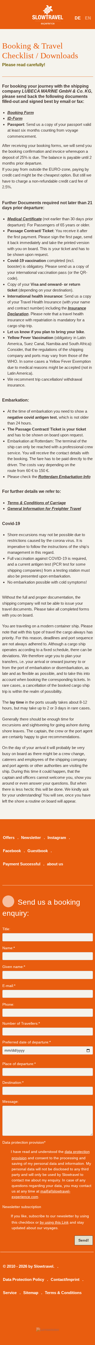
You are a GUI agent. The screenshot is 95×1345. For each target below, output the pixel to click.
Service (10, 1293)
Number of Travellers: (21, 1023)
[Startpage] (47, 1329)
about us (55, 864)
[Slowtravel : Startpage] (48, 11)
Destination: (12, 1082)
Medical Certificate (24, 219)
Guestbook (37, 851)
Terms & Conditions (63, 1293)
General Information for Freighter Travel (44, 508)
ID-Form (14, 118)
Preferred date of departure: (26, 1042)
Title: (6, 929)
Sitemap (30, 1293)
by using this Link (54, 1222)
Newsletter (31, 838)
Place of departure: (19, 1064)
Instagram (57, 838)
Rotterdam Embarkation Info (64, 476)
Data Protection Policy (23, 1279)
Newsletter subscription (21, 1207)
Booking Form (20, 112)
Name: (8, 948)
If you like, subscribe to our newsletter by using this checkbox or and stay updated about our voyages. (49, 1222)
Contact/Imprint (65, 1279)
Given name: (13, 967)
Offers (9, 838)
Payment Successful (21, 864)
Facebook (12, 851)
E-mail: (8, 986)
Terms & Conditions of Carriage (36, 502)
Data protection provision (23, 1142)
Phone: (8, 1004)
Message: (10, 1101)
